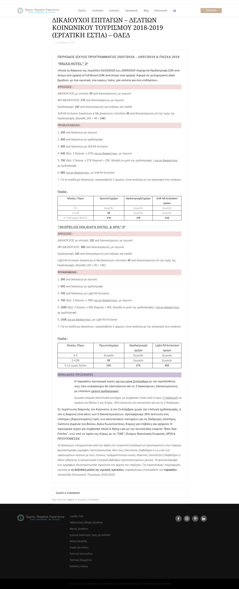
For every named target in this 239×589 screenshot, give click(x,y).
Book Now (211, 10)
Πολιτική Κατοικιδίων (81, 553)
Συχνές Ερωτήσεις (79, 547)
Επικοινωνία (160, 10)
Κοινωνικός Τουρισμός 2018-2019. (93, 474)
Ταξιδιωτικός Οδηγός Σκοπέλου (86, 522)
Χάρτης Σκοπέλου (79, 528)
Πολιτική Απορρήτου (81, 560)
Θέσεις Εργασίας (78, 541)
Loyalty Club (76, 516)
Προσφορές (131, 10)
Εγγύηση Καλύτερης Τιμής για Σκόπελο (90, 535)
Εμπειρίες (114, 10)
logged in (72, 499)
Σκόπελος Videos (79, 566)
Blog (146, 10)
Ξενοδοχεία (97, 10)
